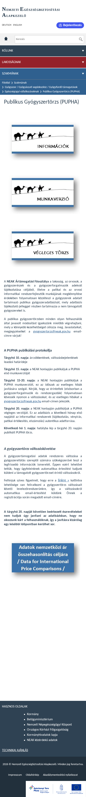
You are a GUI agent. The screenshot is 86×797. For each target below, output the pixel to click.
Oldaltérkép (32, 775)
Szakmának (20, 82)
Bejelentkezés (72, 25)
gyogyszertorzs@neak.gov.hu (51, 331)
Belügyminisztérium (40, 719)
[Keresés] (81, 39)
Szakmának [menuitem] (10, 73)
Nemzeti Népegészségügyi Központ (49, 724)
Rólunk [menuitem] (7, 50)
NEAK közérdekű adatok (42, 740)
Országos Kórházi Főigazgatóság (47, 729)
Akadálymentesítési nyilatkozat (60, 775)
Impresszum (15, 775)
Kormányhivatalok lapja (42, 735)
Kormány (33, 714)
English (17, 25)
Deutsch (6, 25)
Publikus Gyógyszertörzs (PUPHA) (61, 91)
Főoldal (6, 82)
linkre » (63, 480)
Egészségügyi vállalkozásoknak (22, 91)
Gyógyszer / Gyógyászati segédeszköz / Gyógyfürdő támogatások (41, 87)
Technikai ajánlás (15, 750)
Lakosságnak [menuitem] (11, 62)
